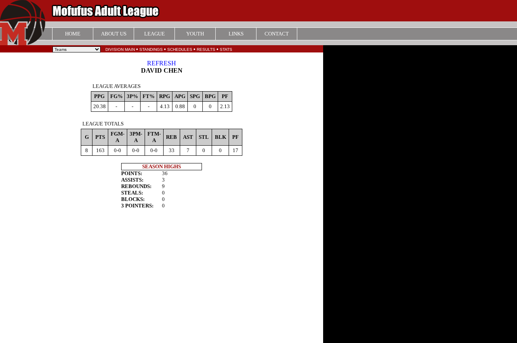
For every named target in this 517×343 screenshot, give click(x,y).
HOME (72, 34)
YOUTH (195, 34)
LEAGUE (154, 34)
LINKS (236, 34)
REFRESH (161, 63)
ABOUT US (113, 34)
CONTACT (277, 34)
